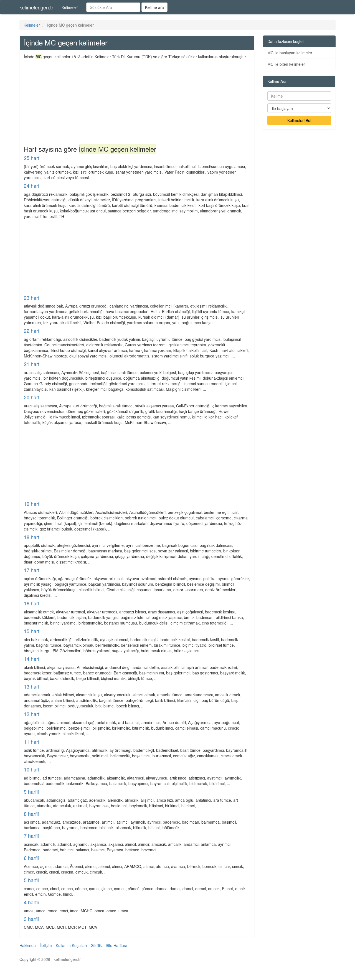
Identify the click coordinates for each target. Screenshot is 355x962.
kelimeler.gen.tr (36, 7)
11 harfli (33, 741)
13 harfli (33, 686)
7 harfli (31, 835)
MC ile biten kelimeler (286, 64)
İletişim (46, 945)
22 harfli (33, 330)
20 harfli (33, 397)
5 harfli (31, 880)
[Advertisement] (137, 101)
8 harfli (31, 813)
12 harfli (33, 713)
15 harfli (33, 630)
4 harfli (31, 902)
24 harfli (33, 185)
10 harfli (33, 769)
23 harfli (33, 297)
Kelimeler (70, 7)
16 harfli (33, 603)
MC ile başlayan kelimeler (289, 52)
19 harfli (33, 503)
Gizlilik (96, 945)
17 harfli (33, 569)
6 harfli (31, 857)
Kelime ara (154, 7)
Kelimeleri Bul (299, 120)
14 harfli (33, 658)
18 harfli (33, 536)
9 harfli (31, 791)
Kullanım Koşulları (71, 945)
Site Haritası (116, 945)
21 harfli (33, 363)
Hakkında (27, 945)
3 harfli (31, 918)
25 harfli (33, 157)
